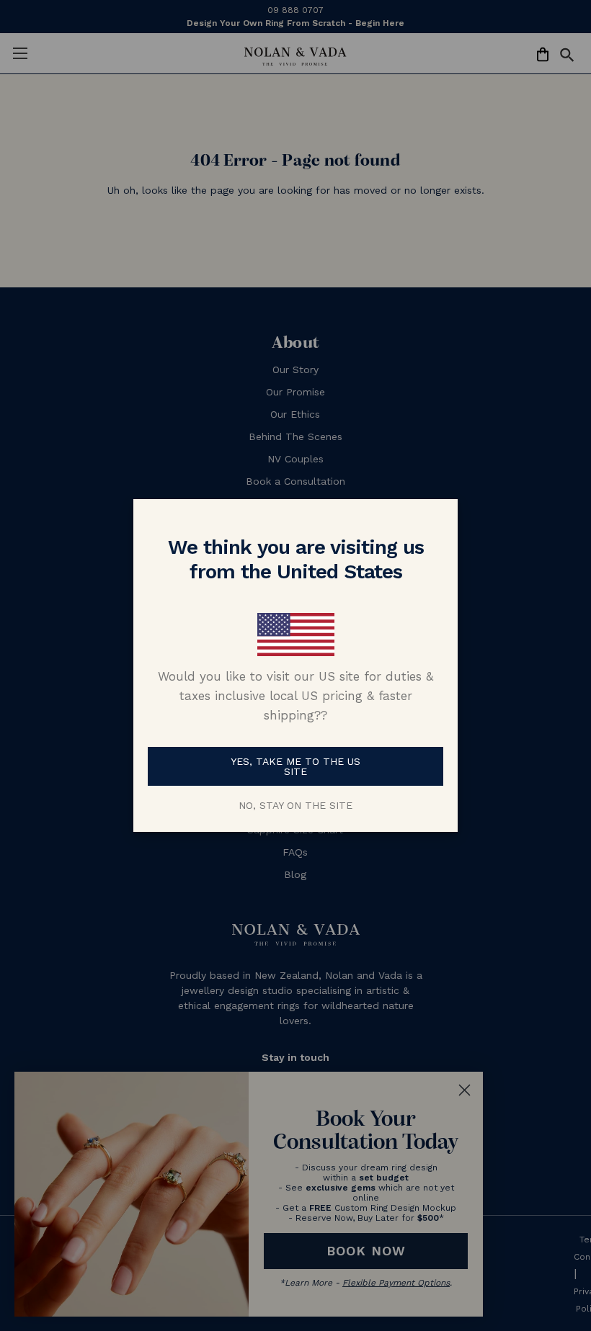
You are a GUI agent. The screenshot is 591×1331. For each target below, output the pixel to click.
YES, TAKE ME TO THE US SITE (295, 766)
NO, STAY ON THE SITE (295, 805)
